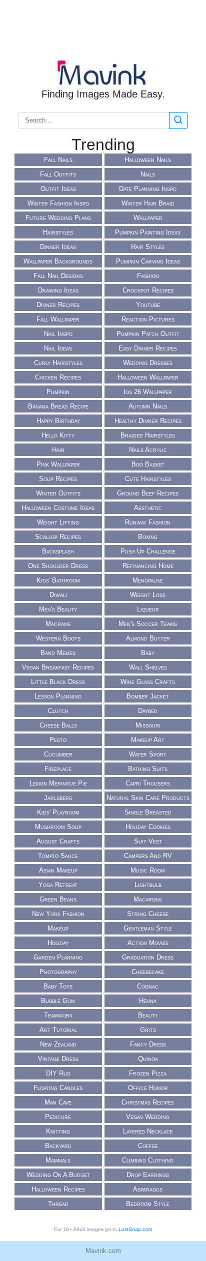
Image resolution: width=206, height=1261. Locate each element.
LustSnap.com (135, 1229)
